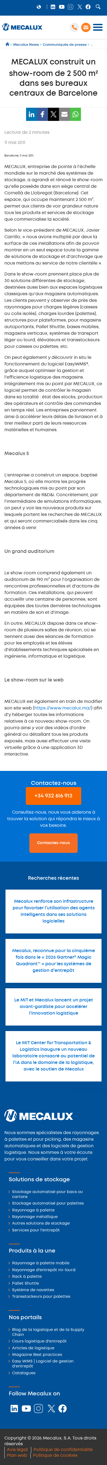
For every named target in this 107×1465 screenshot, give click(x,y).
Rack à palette (27, 1277)
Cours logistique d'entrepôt (39, 1341)
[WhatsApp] (75, 114)
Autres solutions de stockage (41, 1223)
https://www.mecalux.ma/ (62, 708)
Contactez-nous (53, 843)
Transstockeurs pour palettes (41, 1297)
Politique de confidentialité (63, 1450)
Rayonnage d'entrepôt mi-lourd (43, 1270)
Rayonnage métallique (35, 1217)
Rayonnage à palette (33, 1210)
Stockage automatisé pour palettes (48, 1203)
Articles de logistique (33, 1348)
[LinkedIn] (31, 114)
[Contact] (86, 27)
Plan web (17, 1455)
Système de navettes (33, 1290)
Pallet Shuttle (25, 1283)
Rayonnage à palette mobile (40, 1263)
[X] (53, 114)
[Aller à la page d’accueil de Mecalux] (7, 44)
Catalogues (23, 1373)
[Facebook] (42, 114)
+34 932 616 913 (53, 796)
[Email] (64, 114)
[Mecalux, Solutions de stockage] (22, 31)
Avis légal (17, 1450)
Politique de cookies (55, 1455)
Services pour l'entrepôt (36, 1230)
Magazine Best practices (37, 1355)
